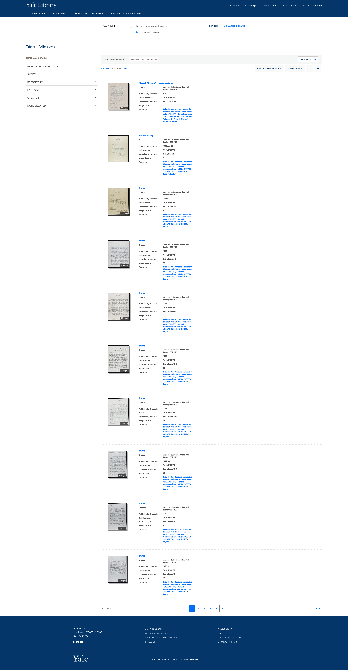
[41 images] (118, 201)
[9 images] (117, 516)
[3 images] (118, 96)
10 (294, 68)
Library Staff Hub (227, 642)
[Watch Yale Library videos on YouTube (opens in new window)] (81, 642)
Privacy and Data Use (229, 637)
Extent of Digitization (42, 66)
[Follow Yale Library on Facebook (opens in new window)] (74, 642)
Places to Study (315, 5)
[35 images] (118, 253)
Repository (35, 82)
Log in (266, 5)
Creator (33, 97)
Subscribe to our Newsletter (161, 637)
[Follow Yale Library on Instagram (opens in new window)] (77, 642)
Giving (221, 633)
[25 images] (119, 306)
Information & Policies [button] (125, 13)
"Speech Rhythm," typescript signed (156, 83)
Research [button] (37, 13)
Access (32, 74)
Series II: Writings (185, 114)
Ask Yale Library (279, 5)
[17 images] (117, 568)
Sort (268, 68)
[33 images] (118, 411)
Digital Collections (40, 47)
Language (34, 89)
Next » (126, 68)
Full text (155, 32)
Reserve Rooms (297, 5)
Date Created (36, 105)
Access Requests (252, 5)
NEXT (319, 608)
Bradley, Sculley (146, 135)
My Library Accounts (157, 633)
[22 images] (118, 358)
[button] (213, 26)
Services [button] (58, 13)
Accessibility (225, 629)
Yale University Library (48, 5)
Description (143, 32)
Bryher (142, 188)
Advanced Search (235, 26)
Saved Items (235, 5)
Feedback (150, 642)
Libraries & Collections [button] (87, 13)
